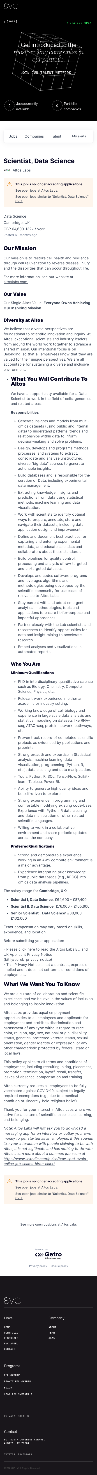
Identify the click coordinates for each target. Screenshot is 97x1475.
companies (34, 136)
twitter (9, 1454)
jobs (13, 136)
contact (9, 1349)
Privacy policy (38, 1266)
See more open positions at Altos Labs (48, 1224)
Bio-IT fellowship (17, 1381)
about (52, 1327)
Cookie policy (59, 1266)
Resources (11, 1338)
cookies (23, 1416)
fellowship (12, 1375)
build (8, 1387)
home (7, 1327)
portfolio (11, 1332)
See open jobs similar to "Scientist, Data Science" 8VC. (52, 199)
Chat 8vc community (18, 1393)
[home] (11, 6)
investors (25, 1454)
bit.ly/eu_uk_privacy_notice (28, 959)
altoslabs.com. (16, 281)
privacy (9, 1416)
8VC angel (11, 1343)
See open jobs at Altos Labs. (36, 190)
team (51, 1332)
